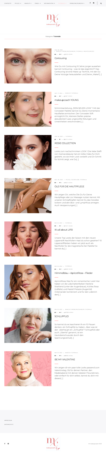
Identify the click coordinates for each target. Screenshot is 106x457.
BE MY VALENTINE (65, 359)
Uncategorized (88, 51)
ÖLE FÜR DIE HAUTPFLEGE (69, 186)
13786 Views (69, 312)
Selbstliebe (75, 179)
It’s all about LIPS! (64, 229)
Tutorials (61, 3)
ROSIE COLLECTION (65, 143)
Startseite (7, 3)
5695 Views (69, 269)
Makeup (27, 3)
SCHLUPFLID (62, 316)
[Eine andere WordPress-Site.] (53, 20)
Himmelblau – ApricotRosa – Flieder (74, 273)
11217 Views (69, 226)
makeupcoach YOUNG (67, 100)
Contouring (61, 58)
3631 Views (68, 182)
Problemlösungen (76, 3)
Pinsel (37, 3)
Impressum (8, 420)
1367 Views (68, 96)
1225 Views (68, 54)
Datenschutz (8, 424)
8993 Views (69, 355)
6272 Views (68, 139)
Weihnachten (48, 3)
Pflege (17, 3)
